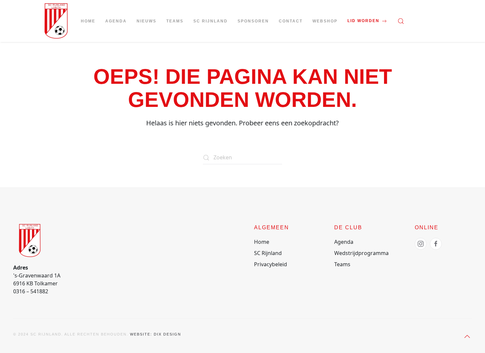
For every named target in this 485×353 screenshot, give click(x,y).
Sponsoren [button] (253, 21)
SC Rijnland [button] (210, 21)
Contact (291, 21)
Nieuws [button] (146, 21)
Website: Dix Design (155, 334)
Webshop (325, 21)
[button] (401, 21)
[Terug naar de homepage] (56, 21)
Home (88, 21)
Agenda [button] (116, 21)
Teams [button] (174, 21)
